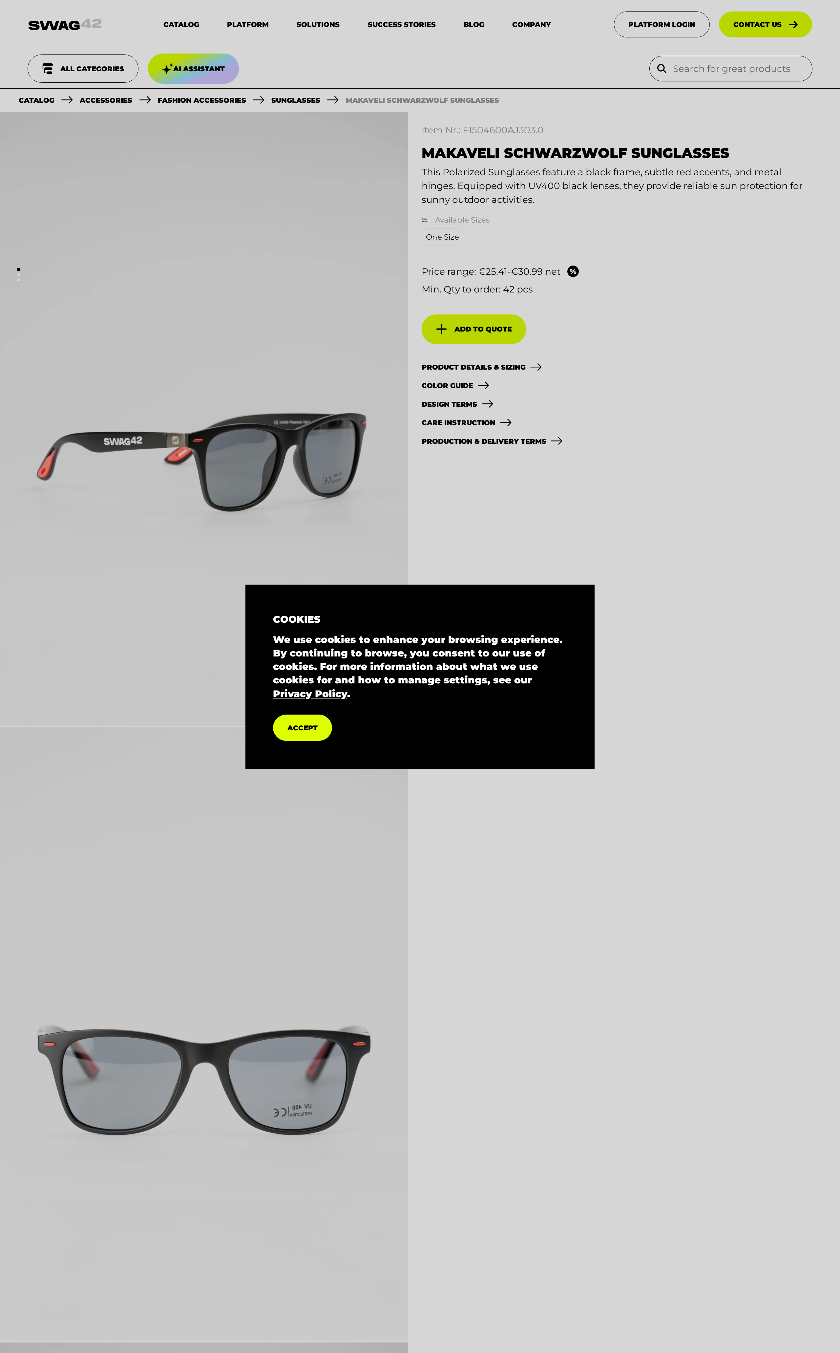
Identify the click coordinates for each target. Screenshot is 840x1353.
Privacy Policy (310, 693)
